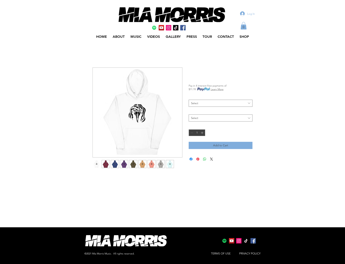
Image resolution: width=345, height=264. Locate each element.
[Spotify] (154, 27)
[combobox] (220, 103)
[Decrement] (191, 133)
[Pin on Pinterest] (198, 159)
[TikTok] (175, 27)
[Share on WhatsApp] (205, 159)
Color (193, 96)
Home (97, 54)
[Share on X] (211, 159)
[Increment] (202, 133)
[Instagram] (168, 27)
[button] (243, 26)
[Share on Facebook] (191, 159)
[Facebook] (183, 27)
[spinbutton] (197, 133)
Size (192, 111)
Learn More (217, 89)
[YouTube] (161, 27)
